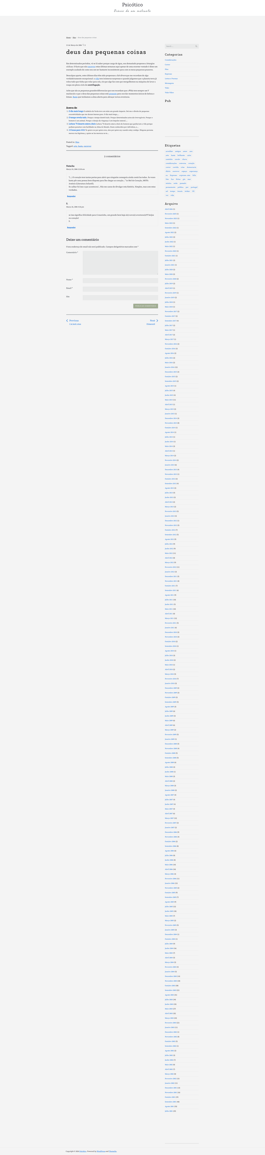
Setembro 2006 (170, 846)
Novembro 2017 (171, 311)
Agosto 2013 (169, 488)
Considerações (170, 60)
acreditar (169, 151)
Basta (75, 97)
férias (178, 179)
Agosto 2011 (169, 595)
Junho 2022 (169, 242)
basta (80, 146)
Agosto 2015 (169, 386)
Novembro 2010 (171, 637)
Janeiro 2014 (169, 465)
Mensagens (169, 83)
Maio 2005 (169, 916)
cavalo (177, 159)
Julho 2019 (169, 283)
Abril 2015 (169, 404)
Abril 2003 (169, 1013)
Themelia (112, 1151)
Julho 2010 (169, 655)
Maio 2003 (169, 1009)
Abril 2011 (169, 614)
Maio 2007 (169, 809)
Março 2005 (169, 920)
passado (183, 183)
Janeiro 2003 (169, 1027)
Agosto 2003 (169, 995)
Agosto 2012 (169, 539)
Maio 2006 (169, 865)
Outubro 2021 (170, 256)
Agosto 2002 (169, 1051)
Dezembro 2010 (171, 632)
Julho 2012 (169, 544)
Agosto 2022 (169, 232)
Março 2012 (169, 562)
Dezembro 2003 (171, 976)
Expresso (168, 74)
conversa (182, 163)
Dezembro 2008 (171, 744)
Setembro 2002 (170, 1046)
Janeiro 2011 (169, 628)
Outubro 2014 (170, 428)
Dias (77, 142)
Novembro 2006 (171, 837)
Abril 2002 (169, 1069)
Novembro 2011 (171, 581)
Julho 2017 (169, 325)
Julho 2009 (169, 711)
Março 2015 (169, 409)
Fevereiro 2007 (170, 823)
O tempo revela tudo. (78, 117)
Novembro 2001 (171, 1092)
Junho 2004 (169, 948)
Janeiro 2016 (169, 367)
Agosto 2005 (169, 902)
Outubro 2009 (170, 697)
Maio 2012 (169, 553)
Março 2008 (169, 786)
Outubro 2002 (170, 1041)
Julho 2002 (169, 1055)
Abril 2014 (169, 451)
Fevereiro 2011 (170, 623)
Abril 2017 (169, 335)
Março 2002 (169, 1074)
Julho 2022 (169, 237)
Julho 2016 (169, 358)
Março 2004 (169, 962)
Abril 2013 (169, 502)
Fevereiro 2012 (170, 567)
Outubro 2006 (170, 841)
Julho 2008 (169, 767)
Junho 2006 (169, 860)
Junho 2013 (169, 497)
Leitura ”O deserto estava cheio (82, 124)
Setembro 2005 (170, 897)
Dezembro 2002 (171, 1032)
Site (68, 296)
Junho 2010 (169, 660)
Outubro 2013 (170, 479)
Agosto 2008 (169, 762)
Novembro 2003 (171, 981)
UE (193, 191)
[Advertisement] (182, 124)
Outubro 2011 (170, 586)
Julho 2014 (169, 437)
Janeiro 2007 (169, 827)
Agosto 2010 (169, 651)
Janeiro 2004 (169, 972)
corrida (176, 167)
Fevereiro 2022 (170, 251)
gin (184, 179)
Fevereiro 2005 (170, 925)
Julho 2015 (169, 390)
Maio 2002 (169, 1065)
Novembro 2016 (171, 344)
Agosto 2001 (169, 1106)
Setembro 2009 (170, 702)
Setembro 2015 (170, 381)
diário (168, 171)
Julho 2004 (169, 944)
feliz (194, 175)
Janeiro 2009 (169, 739)
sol (167, 191)
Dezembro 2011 (171, 576)
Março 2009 (169, 730)
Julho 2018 (169, 302)
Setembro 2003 (170, 990)
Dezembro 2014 (171, 418)
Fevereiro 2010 (170, 679)
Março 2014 (169, 455)
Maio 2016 (169, 362)
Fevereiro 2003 (170, 1023)
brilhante (181, 155)
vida (97, 78)
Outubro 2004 (170, 939)
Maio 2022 (169, 246)
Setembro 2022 (170, 228)
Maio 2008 (169, 776)
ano (191, 151)
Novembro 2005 (171, 888)
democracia (191, 167)
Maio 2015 (169, 400)
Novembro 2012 (171, 525)
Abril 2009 (169, 725)
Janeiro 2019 (169, 297)
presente (113, 94)
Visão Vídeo (169, 92)
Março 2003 (169, 1018)
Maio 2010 (169, 665)
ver (167, 195)
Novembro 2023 (171, 218)
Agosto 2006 (169, 851)
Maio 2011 (169, 609)
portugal (194, 187)
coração (191, 163)
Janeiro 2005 (169, 930)
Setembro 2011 (170, 590)
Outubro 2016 (170, 349)
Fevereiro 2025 (170, 214)
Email (69, 288)
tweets (179, 191)
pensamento (170, 187)
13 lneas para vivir (77, 130)
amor (185, 151)
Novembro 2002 (171, 1037)
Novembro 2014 (171, 423)
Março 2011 (169, 618)
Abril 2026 (169, 209)
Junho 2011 (169, 604)
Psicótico (82, 1151)
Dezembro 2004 (171, 934)
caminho (169, 159)
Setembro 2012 (170, 535)
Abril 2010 (169, 669)
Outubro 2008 (170, 753)
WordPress (101, 1151)
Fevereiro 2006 (170, 879)
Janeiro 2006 (169, 883)
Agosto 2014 (169, 432)
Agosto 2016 (169, 353)
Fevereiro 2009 (170, 734)
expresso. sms (184, 175)
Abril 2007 (169, 813)
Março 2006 (169, 874)
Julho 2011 (169, 600)
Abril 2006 (169, 869)
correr (168, 167)
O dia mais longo (76, 111)
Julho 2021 (169, 260)
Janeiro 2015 (169, 414)
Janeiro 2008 (169, 790)
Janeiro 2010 (169, 683)
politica (180, 187)
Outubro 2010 (170, 641)
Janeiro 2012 (169, 572)
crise (183, 167)
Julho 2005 (169, 906)
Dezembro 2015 (171, 372)
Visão (167, 88)
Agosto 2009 (169, 707)
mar (189, 179)
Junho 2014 (169, 442)
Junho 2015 (169, 395)
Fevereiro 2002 (170, 1079)
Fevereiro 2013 (170, 511)
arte (75, 146)
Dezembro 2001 (171, 1088)
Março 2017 (169, 339)
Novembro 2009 (171, 693)
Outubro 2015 (170, 376)
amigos (178, 151)
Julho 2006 (169, 855)
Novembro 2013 (171, 474)
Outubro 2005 (170, 892)
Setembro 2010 (170, 646)
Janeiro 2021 (169, 265)
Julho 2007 (169, 799)
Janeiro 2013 (169, 516)
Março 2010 (169, 674)
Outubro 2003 (170, 986)
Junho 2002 (169, 1060)
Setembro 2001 (170, 1102)
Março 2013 (169, 507)
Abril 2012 (169, 558)
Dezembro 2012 (171, 521)
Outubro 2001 (170, 1097)
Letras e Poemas (171, 78)
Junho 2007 (169, 804)
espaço (184, 171)
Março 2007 (169, 818)
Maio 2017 (169, 330)
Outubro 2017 (170, 316)
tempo (172, 191)
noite (176, 183)
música (168, 183)
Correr (167, 65)
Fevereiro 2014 (170, 460)
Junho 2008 (169, 772)
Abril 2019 (169, 288)
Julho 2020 (169, 269)
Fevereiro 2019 (170, 293)
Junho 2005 (169, 911)
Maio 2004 (169, 953)
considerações (171, 163)
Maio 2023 (169, 223)
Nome (69, 280)
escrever (91, 66)
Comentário (72, 252)
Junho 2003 (169, 1004)
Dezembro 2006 (171, 832)
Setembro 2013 (170, 483)
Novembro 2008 (171, 748)
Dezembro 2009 (171, 688)
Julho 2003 (169, 999)
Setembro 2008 (170, 758)
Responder (71, 196)
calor (189, 155)
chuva (184, 159)
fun (172, 179)
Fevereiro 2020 (170, 279)
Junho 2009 (169, 716)
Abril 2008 (169, 781)
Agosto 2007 (169, 795)
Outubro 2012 (170, 530)
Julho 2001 (169, 1111)
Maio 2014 (169, 446)
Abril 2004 (169, 958)
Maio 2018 (169, 307)
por (187, 187)
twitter (187, 191)
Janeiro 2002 (169, 1083)
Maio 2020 (169, 274)
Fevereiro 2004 (170, 967)
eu (167, 175)
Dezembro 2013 (171, 469)
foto (167, 179)
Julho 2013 (169, 493)
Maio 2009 (169, 720)
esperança (193, 171)
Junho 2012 (169, 548)
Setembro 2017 (170, 321)
